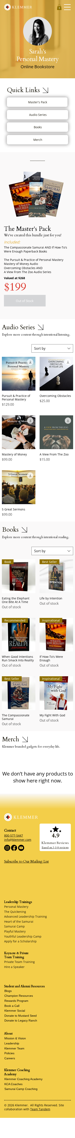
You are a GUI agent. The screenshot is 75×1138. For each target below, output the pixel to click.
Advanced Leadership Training (25, 916)
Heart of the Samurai (18, 921)
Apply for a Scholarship (20, 941)
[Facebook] (14, 848)
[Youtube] (21, 848)
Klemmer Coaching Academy (23, 1079)
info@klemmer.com (17, 840)
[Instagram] (7, 848)
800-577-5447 (13, 835)
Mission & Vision (15, 1038)
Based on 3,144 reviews (55, 847)
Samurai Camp (14, 926)
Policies (9, 1053)
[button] (59, 7)
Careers (9, 1058)
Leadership (11, 1043)
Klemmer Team (14, 1048)
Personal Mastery (16, 907)
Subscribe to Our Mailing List (26, 861)
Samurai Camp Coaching (21, 1089)
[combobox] (52, 348)
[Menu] (67, 7)
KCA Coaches (13, 1084)
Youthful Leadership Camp (22, 936)
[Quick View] (18, 374)
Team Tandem (40, 1109)
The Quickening (15, 912)
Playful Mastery (15, 931)
